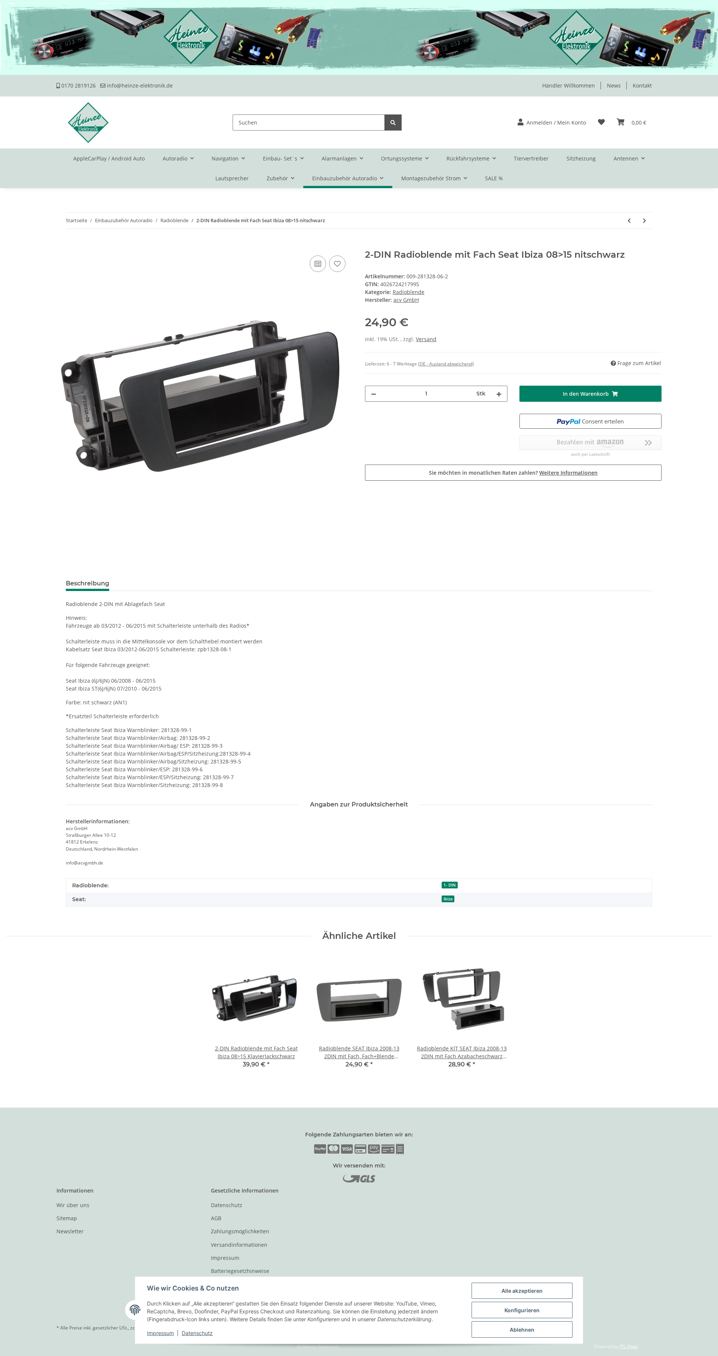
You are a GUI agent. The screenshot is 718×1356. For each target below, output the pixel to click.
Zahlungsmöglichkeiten (240, 1231)
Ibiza (448, 899)
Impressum (225, 1257)
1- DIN (450, 885)
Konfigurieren (522, 1310)
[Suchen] (393, 122)
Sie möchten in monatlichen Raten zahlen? (513, 472)
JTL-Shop (629, 1346)
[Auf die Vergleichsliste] (318, 263)
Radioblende (408, 292)
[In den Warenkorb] (62, 245)
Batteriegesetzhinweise (240, 1270)
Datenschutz (226, 1205)
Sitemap (66, 1218)
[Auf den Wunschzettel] (337, 263)
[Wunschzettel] (601, 122)
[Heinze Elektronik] (88, 123)
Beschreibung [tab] (87, 583)
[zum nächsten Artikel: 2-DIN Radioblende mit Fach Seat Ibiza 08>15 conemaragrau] (644, 220)
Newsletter (70, 1231)
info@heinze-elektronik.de (139, 85)
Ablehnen (522, 1329)
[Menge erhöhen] (499, 393)
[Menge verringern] (373, 393)
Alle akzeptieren (522, 1291)
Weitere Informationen (568, 472)
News (614, 85)
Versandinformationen (239, 1244)
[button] (552, 122)
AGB (216, 1218)
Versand (426, 339)
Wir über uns (72, 1205)
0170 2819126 (78, 85)
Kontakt (642, 85)
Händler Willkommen (568, 85)
